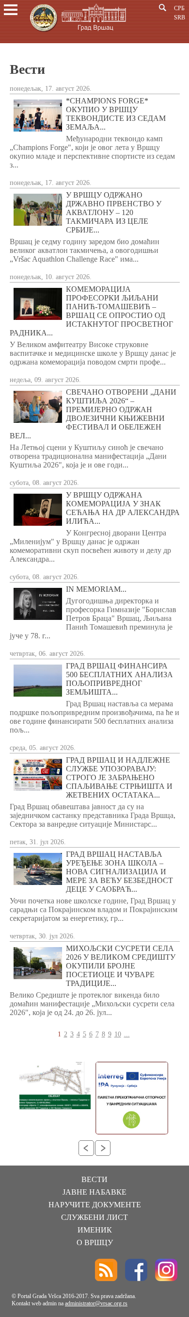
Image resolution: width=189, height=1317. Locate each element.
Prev (86, 1148)
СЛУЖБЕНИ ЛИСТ (94, 1217)
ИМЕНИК (95, 1230)
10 (117, 1034)
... (127, 1034)
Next (102, 1148)
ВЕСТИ (94, 1179)
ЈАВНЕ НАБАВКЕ (94, 1192)
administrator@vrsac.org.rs (96, 1303)
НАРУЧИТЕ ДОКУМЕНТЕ (94, 1204)
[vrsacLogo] (77, 33)
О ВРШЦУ (95, 1242)
